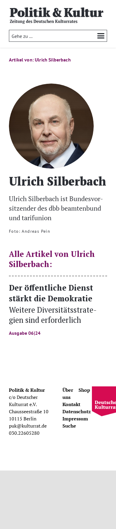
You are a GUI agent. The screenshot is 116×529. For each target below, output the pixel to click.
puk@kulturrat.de (28, 425)
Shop (84, 390)
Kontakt (71, 404)
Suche (69, 425)
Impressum (75, 418)
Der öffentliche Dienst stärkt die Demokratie (53, 309)
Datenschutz (76, 411)
